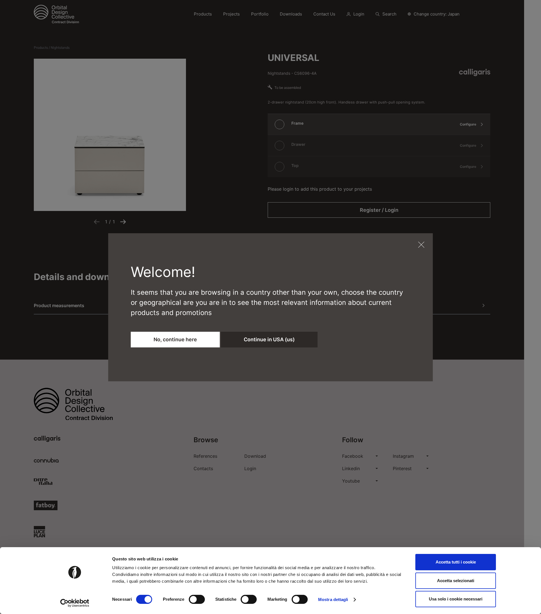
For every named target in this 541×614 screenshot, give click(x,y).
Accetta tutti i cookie (456, 562)
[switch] (197, 599)
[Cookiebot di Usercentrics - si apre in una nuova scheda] (74, 603)
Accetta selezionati (455, 580)
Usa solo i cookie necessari (455, 599)
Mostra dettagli (333, 599)
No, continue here (175, 339)
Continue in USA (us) (269, 339)
